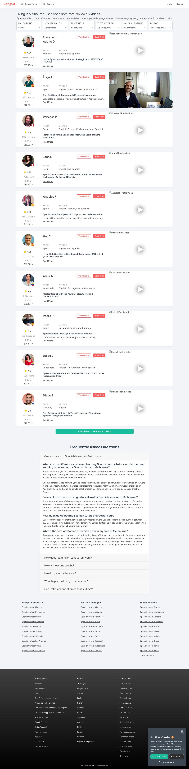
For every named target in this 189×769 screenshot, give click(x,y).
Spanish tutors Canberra (92, 626)
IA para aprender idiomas (45, 703)
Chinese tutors (126, 688)
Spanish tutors (126, 746)
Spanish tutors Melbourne (33, 612)
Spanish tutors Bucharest (151, 621)
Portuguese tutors (127, 732)
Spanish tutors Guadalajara (93, 646)
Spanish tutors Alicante (91, 612)
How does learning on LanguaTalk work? (68, 557)
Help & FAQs (40, 688)
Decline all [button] (176, 757)
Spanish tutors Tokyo (90, 631)
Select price (76, 27)
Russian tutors (126, 741)
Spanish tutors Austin (149, 626)
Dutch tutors (125, 693)
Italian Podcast (41, 727)
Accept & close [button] (159, 757)
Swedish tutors (126, 751)
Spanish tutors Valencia (32, 636)
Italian (79, 712)
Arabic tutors (125, 683)
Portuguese (82, 727)
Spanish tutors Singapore (33, 646)
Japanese (81, 717)
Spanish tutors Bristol (149, 641)
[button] (48, 66)
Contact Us (39, 741)
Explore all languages (85, 741)
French (80, 703)
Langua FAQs (82, 688)
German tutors (126, 707)
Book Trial (99, 37)
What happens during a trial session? (66, 581)
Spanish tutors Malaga (150, 636)
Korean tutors (125, 727)
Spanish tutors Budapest (92, 641)
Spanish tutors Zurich (90, 636)
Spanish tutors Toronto (91, 650)
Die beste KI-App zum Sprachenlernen (50, 712)
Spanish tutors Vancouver (33, 650)
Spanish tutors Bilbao (149, 650)
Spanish (80, 693)
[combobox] (29, 28)
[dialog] (167, 747)
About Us (38, 736)
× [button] (183, 733)
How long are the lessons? (60, 573)
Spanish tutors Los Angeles (34, 641)
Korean (80, 732)
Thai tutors (124, 756)
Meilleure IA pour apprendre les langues (51, 707)
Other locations (147, 655)
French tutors (125, 703)
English (80, 698)
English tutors (125, 698)
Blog (36, 693)
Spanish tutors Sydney (32, 631)
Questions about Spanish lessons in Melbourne (72, 456)
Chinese (80, 722)
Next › (75, 436)
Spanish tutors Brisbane (91, 607)
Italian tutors (125, 717)
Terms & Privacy (41, 746)
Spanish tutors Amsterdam (152, 612)
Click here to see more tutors (94, 431)
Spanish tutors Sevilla (150, 607)
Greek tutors (125, 712)
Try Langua (81, 683)
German (80, 707)
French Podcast (41, 722)
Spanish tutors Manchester (93, 617)
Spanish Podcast (42, 717)
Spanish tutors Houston (32, 607)
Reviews (38, 683)
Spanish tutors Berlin (149, 646)
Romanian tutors (127, 736)
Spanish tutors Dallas (31, 617)
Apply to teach (41, 732)
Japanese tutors (126, 722)
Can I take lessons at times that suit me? (68, 589)
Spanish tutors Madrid (31, 626)
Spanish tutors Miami (149, 631)
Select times (50, 27)
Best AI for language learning (46, 698)
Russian (80, 736)
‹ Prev (21, 436)
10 (68, 436)
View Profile (83, 37)
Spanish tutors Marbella (150, 617)
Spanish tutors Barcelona (33, 621)
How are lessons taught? (59, 565)
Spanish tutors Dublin (90, 621)
